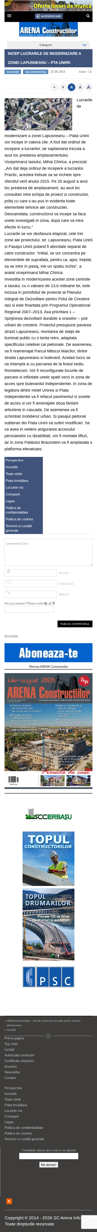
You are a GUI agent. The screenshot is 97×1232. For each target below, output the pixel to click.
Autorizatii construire (20, 1055)
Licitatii (9, 1049)
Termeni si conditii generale (19, 528)
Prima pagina (14, 1038)
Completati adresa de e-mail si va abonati (49, 1150)
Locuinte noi (14, 487)
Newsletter (12, 1072)
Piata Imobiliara (17, 481)
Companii (13, 494)
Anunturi (11, 1066)
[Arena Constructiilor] (48, 30)
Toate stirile (14, 474)
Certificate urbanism (19, 1061)
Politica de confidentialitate (17, 510)
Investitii (13, 72)
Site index (48, 1035)
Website (64, 594)
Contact (10, 1078)
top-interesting (35, 72)
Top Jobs (11, 1044)
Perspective (14, 460)
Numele (64, 573)
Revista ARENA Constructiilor (48, 666)
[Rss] (9, 1201)
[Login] (49, 16)
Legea (10, 501)
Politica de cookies (19, 519)
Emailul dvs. (67, 583)
